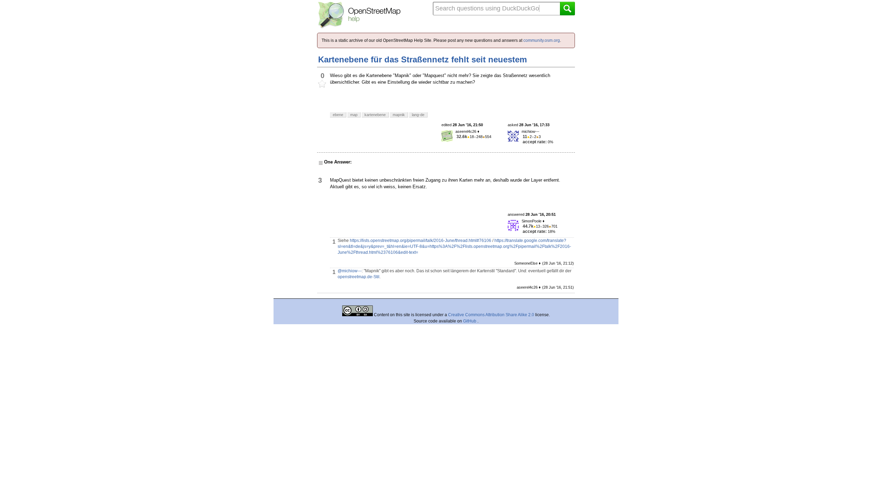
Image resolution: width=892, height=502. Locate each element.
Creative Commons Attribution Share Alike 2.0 (491, 314)
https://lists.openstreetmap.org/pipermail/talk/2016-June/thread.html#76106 (420, 240)
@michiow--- (350, 270)
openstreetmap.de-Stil (358, 276)
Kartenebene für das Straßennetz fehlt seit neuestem (422, 59)
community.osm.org (541, 40)
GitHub (470, 321)
